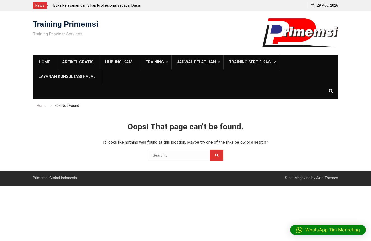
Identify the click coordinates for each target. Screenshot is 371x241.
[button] (328, 230)
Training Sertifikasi (250, 61)
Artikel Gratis (77, 61)
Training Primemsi (65, 24)
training (154, 61)
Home (44, 61)
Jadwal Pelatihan (196, 61)
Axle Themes (327, 178)
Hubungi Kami (119, 61)
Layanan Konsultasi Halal (67, 76)
